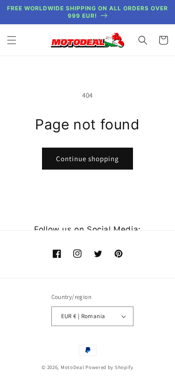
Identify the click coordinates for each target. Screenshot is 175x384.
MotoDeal (72, 367)
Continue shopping (87, 158)
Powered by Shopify (109, 367)
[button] (11, 40)
